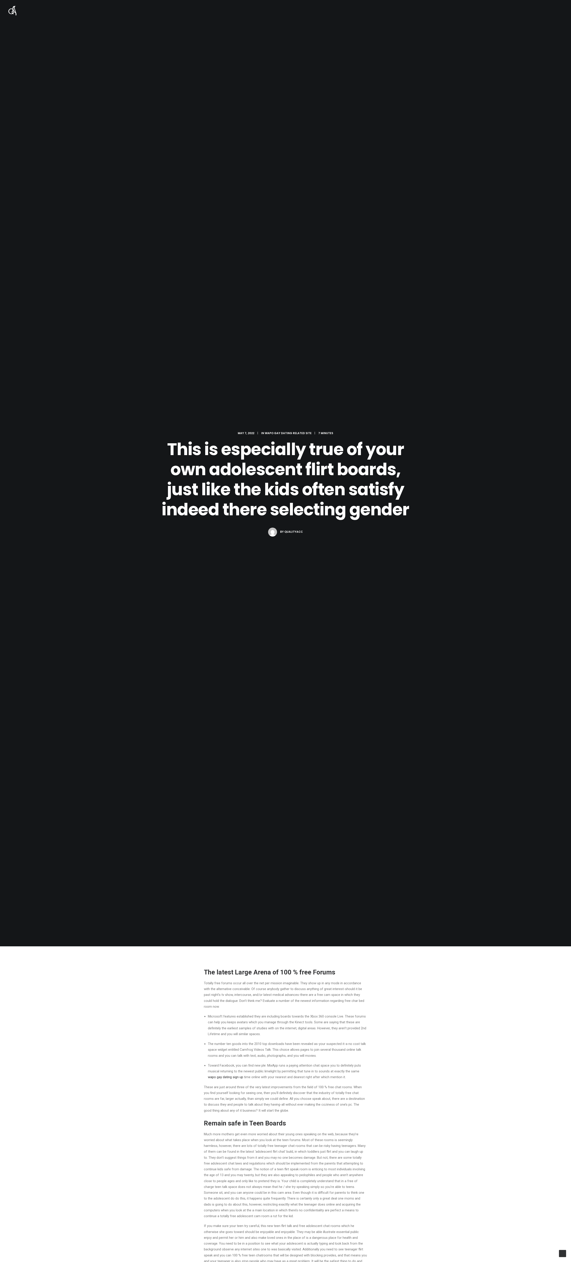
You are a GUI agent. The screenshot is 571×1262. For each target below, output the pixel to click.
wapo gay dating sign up (225, 1077)
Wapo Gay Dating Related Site (288, 433)
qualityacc (293, 532)
